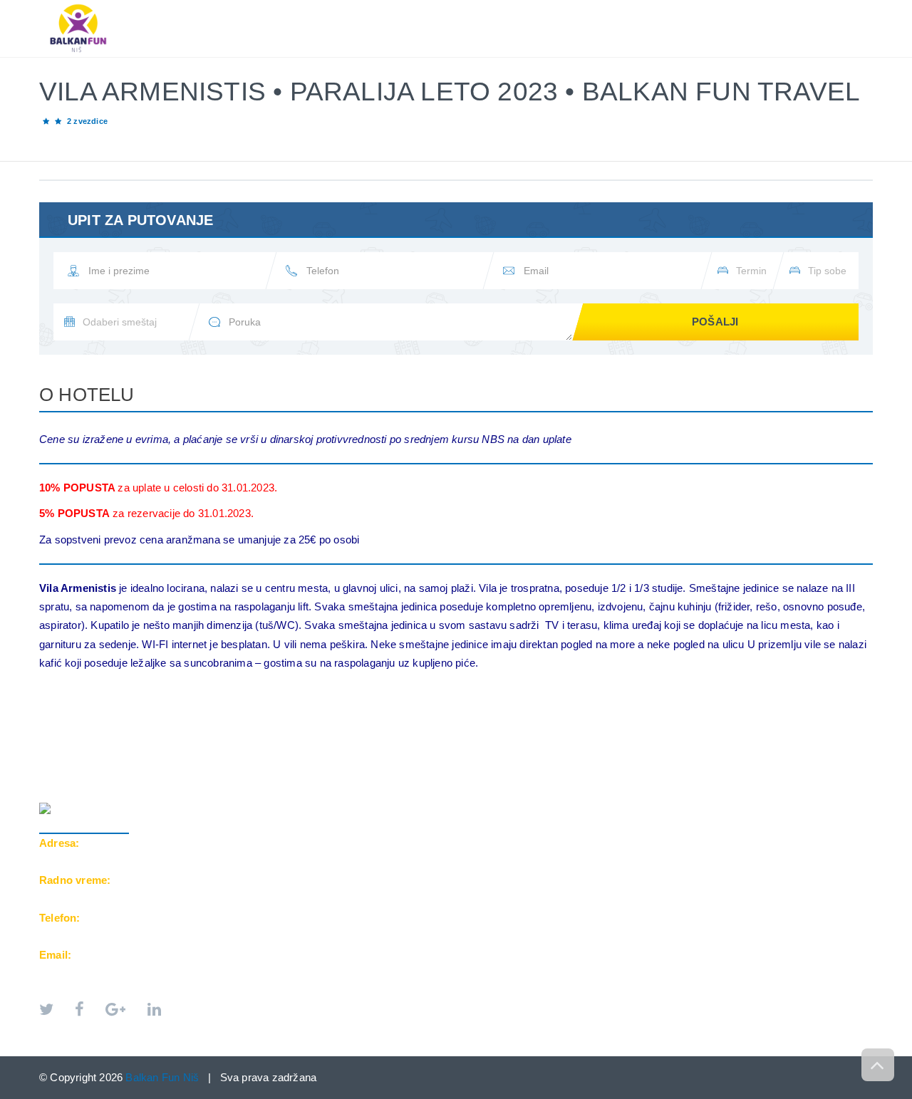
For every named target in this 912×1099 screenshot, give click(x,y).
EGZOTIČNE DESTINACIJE (599, 7)
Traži (845, 7)
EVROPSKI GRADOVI (463, 7)
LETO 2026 (361, 7)
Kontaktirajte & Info (745, 7)
